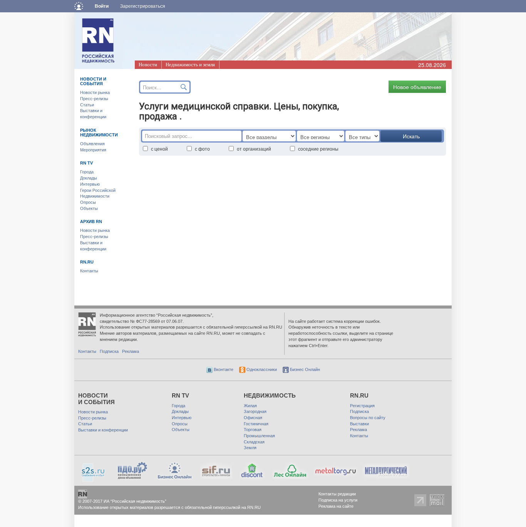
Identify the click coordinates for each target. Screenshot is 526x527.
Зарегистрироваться (142, 6)
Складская (254, 442)
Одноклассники (261, 369)
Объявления (92, 143)
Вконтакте (223, 369)
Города (87, 172)
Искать (411, 136)
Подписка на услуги (337, 500)
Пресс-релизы (94, 98)
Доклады (88, 178)
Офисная (253, 417)
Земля (250, 447)
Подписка (109, 351)
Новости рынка (95, 92)
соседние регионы (318, 148)
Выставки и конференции (103, 430)
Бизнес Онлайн (304, 369)
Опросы (88, 202)
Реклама (130, 351)
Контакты (89, 271)
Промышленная (259, 435)
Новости (148, 64)
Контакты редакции (337, 494)
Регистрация (362, 405)
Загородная (255, 411)
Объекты (89, 208)
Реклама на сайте (335, 506)
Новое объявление (417, 87)
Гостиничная (256, 423)
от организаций (254, 148)
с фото (202, 148)
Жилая (250, 405)
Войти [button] (102, 6)
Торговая (252, 429)
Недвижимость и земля (190, 64)
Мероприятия (93, 150)
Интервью (90, 184)
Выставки (359, 423)
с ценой (159, 148)
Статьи (87, 104)
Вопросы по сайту (367, 417)
